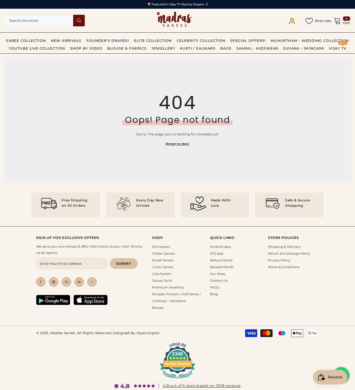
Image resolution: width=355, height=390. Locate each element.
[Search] (45, 20)
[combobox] (39, 20)
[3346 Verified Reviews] (177, 379)
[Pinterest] (66, 282)
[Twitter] (92, 282)
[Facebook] (40, 282)
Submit (123, 263)
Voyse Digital (148, 333)
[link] (65, 204)
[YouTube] (79, 282)
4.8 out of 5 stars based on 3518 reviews (202, 385)
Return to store (177, 144)
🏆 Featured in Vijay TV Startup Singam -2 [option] (177, 4)
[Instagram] (53, 282)
